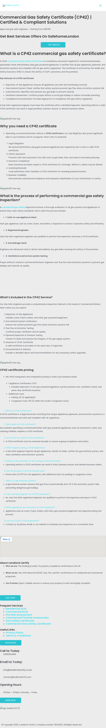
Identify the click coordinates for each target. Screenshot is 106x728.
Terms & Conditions (18, 635)
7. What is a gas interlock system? (20, 480)
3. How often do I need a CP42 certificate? (24, 438)
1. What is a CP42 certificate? (18, 410)
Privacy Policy (14, 632)
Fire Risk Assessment (19, 614)
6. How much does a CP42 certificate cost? (24, 471)
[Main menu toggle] (100, 5)
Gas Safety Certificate (20, 620)
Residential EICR (16, 608)
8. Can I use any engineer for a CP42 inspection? (27, 494)
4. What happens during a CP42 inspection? (24, 447)
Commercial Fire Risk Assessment (27, 617)
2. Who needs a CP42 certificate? (20, 424)
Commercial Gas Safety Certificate (28, 623)
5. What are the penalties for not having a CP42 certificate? (32, 461)
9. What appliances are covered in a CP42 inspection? (29, 507)
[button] (53, 411)
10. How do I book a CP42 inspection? (21, 521)
